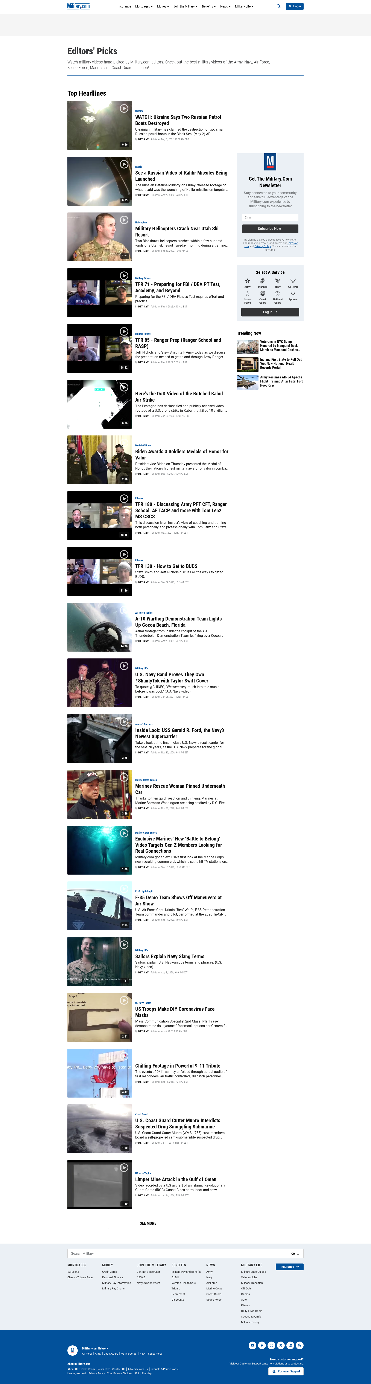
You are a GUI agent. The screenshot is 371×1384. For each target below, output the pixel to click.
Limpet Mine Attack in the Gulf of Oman (175, 1179)
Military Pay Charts (113, 1288)
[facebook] (262, 1345)
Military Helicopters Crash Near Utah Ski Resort (177, 232)
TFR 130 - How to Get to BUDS (166, 566)
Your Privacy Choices (119, 1373)
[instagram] (271, 1345)
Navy (209, 1277)
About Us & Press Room (81, 1369)
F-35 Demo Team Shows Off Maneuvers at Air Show (178, 901)
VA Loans (73, 1271)
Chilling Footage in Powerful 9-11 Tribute (177, 1066)
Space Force (214, 1299)
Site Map (146, 1373)
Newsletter (103, 1369)
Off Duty (246, 1288)
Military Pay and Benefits (186, 1271)
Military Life (243, 6)
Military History (250, 1322)
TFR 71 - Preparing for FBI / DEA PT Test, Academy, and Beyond (177, 287)
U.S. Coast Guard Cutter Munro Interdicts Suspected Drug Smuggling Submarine (177, 1123)
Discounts (178, 1299)
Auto (244, 1299)
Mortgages (142, 6)
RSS (136, 1373)
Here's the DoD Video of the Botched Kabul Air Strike (179, 397)
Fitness (245, 1305)
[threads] (300, 1345)
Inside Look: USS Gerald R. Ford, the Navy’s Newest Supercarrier (180, 733)
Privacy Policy (263, 246)
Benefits (207, 6)
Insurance (124, 6)
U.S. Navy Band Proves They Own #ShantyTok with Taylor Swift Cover (171, 678)
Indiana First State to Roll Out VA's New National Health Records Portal (281, 363)
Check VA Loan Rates (80, 1277)
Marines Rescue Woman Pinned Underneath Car (180, 789)
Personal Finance (112, 1277)
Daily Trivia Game (251, 1311)
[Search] (279, 6)
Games (245, 1294)
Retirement (178, 1294)
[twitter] (281, 1345)
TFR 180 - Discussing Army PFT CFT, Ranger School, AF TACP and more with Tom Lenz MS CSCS (181, 510)
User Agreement (76, 1373)
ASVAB (141, 1277)
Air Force (211, 1283)
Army (209, 1271)
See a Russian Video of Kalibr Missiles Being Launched (181, 176)
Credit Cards (109, 1271)
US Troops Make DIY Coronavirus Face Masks (174, 1012)
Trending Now (249, 333)
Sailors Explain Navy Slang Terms (169, 956)
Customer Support (289, 1371)
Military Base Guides (253, 1271)
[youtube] (252, 1345)
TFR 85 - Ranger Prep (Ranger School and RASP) (178, 343)
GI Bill (175, 1277)
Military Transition (252, 1283)
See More (148, 1223)
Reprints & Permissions (164, 1369)
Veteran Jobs (249, 1277)
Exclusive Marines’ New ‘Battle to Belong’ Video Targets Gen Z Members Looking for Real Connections (178, 845)
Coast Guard (213, 1294)
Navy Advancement (148, 1283)
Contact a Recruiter (148, 1271)
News (224, 6)
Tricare (176, 1288)
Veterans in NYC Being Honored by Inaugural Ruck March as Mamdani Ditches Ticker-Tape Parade (279, 346)
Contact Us (118, 1369)
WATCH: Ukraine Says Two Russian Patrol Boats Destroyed (178, 120)
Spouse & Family (251, 1316)
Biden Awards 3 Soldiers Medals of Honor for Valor (181, 455)
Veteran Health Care (184, 1283)
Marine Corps (214, 1288)
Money (161, 6)
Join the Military (184, 6)
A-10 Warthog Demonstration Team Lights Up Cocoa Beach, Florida (178, 622)
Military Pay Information (116, 1283)
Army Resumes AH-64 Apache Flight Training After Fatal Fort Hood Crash (281, 381)
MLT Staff (143, 139)
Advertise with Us (138, 1369)
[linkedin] (290, 1345)
